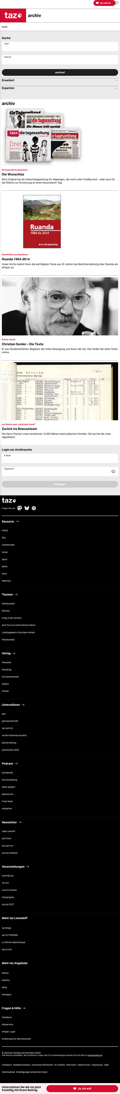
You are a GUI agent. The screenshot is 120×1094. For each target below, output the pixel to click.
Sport (4, 559)
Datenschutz (84, 1064)
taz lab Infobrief (10, 853)
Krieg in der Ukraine (11, 618)
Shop (4, 987)
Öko (4, 537)
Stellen (5, 684)
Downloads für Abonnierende (16, 1038)
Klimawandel (8, 603)
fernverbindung (9, 779)
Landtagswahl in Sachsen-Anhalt (18, 632)
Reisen (5, 973)
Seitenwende (8, 1072)
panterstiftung (9, 742)
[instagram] (34, 509)
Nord (4, 573)
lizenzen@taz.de (95, 1055)
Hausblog (6, 669)
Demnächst (8, 875)
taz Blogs (6, 928)
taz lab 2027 (8, 904)
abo (4, 713)
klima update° (8, 787)
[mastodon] (20, 509)
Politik (5, 530)
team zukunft (8, 831)
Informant (71, 1064)
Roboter (6, 610)
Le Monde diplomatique (13, 942)
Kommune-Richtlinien (43, 1064)
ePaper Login (8, 1031)
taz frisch (6, 838)
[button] (116, 3)
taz (9, 500)
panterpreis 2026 (10, 749)
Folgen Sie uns (8, 508)
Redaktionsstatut (22, 1064)
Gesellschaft (8, 544)
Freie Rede (7, 801)
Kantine (6, 980)
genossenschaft (10, 721)
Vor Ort (5, 882)
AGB (106, 1064)
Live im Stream (9, 890)
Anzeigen (6, 994)
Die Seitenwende (10, 676)
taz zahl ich (7, 728)
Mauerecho (7, 794)
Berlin (5, 566)
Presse (5, 691)
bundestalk (7, 772)
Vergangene (8, 897)
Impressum (97, 1064)
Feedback (7, 1017)
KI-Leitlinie (59, 1064)
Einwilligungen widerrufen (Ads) (31, 1072)
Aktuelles (6, 662)
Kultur (5, 552)
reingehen (7, 808)
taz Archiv (7, 949)
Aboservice (7, 1024)
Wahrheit (6, 580)
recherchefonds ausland (14, 735)
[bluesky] (27, 509)
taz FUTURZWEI (10, 935)
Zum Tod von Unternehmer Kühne (18, 625)
